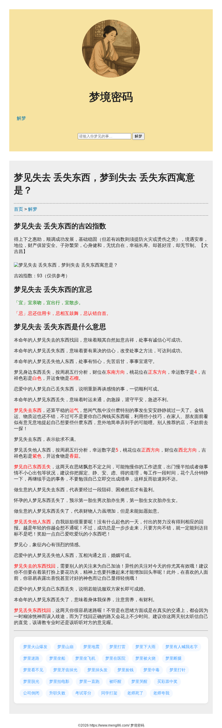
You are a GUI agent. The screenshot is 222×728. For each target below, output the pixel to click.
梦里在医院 (115, 658)
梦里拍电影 (59, 681)
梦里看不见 (33, 670)
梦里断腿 (173, 658)
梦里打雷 (117, 646)
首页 (18, 209)
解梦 (32, 209)
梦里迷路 (31, 658)
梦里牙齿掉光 (65, 670)
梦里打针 (177, 670)
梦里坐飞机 (85, 658)
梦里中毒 (151, 670)
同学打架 (109, 693)
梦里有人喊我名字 (181, 646)
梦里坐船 (57, 658)
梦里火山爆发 (35, 646)
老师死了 (135, 693)
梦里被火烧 (145, 658)
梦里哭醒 (139, 681)
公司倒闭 (31, 693)
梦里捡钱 (125, 670)
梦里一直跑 (89, 681)
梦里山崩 (65, 646)
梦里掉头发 (97, 670)
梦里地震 (91, 646)
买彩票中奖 (167, 681)
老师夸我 (161, 693)
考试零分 (83, 693)
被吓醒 (115, 681)
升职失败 (57, 693)
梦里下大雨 (145, 646)
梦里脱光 (31, 681)
